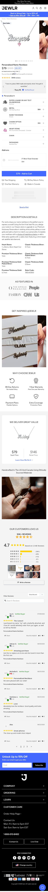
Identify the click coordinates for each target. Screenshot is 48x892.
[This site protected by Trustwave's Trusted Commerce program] (18, 875)
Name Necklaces (12, 18)
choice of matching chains (27, 234)
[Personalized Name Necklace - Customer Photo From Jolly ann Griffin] (28, 575)
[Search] (37, 8)
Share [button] (8, 636)
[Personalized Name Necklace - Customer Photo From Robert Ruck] (20, 568)
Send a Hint (24, 207)
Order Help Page (12, 814)
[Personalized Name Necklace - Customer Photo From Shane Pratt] (12, 575)
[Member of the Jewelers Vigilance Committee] (31, 875)
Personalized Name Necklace (13, 631)
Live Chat (34, 842)
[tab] (16, 61)
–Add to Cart (24, 174)
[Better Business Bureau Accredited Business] (6, 875)
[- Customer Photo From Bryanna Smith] (36, 568)
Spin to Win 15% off (17, 15)
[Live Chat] (42, 887)
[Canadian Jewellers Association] (40, 875)
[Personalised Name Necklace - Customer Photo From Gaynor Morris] (36, 575)
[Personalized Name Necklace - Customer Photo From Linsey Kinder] (20, 575)
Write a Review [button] (25, 582)
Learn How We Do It (23, 460)
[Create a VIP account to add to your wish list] (44, 24)
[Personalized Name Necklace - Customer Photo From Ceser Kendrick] (12, 568)
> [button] (31, 746)
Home (3, 18)
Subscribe (39, 765)
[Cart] (41, 8)
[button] (39, 636)
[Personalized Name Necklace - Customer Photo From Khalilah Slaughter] (28, 568)
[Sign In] (33, 8)
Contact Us (13, 842)
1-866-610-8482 (11, 834)
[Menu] (45, 8)
